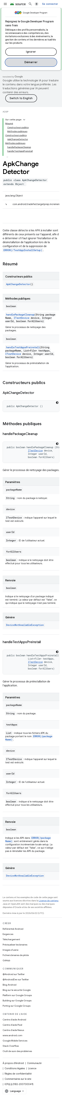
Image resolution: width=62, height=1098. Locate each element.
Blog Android (9, 984)
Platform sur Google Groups (17, 995)
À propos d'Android (13, 1063)
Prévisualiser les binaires (15, 944)
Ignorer (31, 51)
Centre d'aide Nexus (13, 1030)
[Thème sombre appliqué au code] (57, 403)
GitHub (6, 960)
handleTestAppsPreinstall (23, 347)
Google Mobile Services (15, 1040)
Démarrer (31, 62)
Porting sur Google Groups (16, 1005)
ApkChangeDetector (18, 284)
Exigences (8, 934)
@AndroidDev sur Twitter (16, 979)
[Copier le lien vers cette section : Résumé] (21, 264)
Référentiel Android (13, 928)
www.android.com (12, 1035)
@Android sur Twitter (14, 974)
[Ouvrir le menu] (5, 4)
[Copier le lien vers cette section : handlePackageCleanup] (41, 434)
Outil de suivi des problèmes (17, 1051)
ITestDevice (21, 317)
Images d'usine (10, 949)
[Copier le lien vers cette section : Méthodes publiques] (44, 424)
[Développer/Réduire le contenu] (24, 120)
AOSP (5, 111)
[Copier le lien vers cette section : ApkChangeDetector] (37, 393)
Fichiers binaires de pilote (16, 955)
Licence (32, 1068)
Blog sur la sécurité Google (17, 990)
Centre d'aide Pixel (12, 1024)
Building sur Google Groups (17, 1000)
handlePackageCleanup (20, 314)
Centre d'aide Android (14, 1019)
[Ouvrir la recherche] (30, 4)
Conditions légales (15, 1068)
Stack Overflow (11, 1045)
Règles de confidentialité (18, 1073)
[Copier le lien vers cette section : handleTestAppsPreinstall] (44, 642)
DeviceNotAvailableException (25, 625)
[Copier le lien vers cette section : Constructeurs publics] (48, 383)
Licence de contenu (48, 900)
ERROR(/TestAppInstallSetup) (22, 250)
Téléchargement (11, 939)
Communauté (34, 1063)
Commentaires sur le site (18, 1079)
